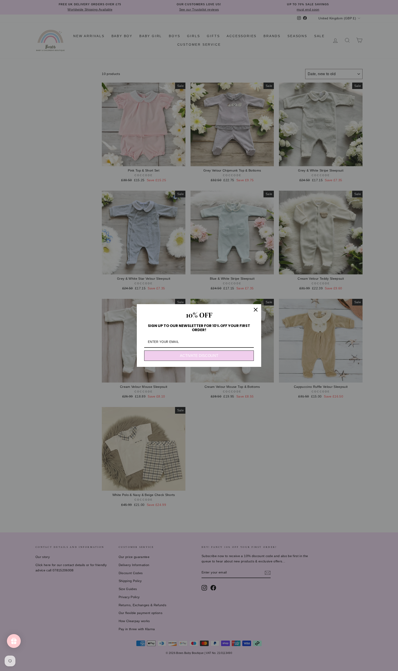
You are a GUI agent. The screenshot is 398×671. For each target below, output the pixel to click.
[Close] (255, 309)
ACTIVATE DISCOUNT (199, 356)
